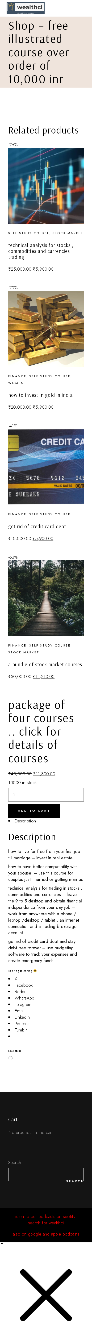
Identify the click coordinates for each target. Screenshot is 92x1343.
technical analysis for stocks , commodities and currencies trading (41, 251)
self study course (29, 233)
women (16, 383)
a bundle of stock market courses (45, 664)
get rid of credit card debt (37, 526)
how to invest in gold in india (40, 395)
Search (14, 1162)
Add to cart (34, 810)
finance (17, 376)
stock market (68, 233)
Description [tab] (25, 821)
